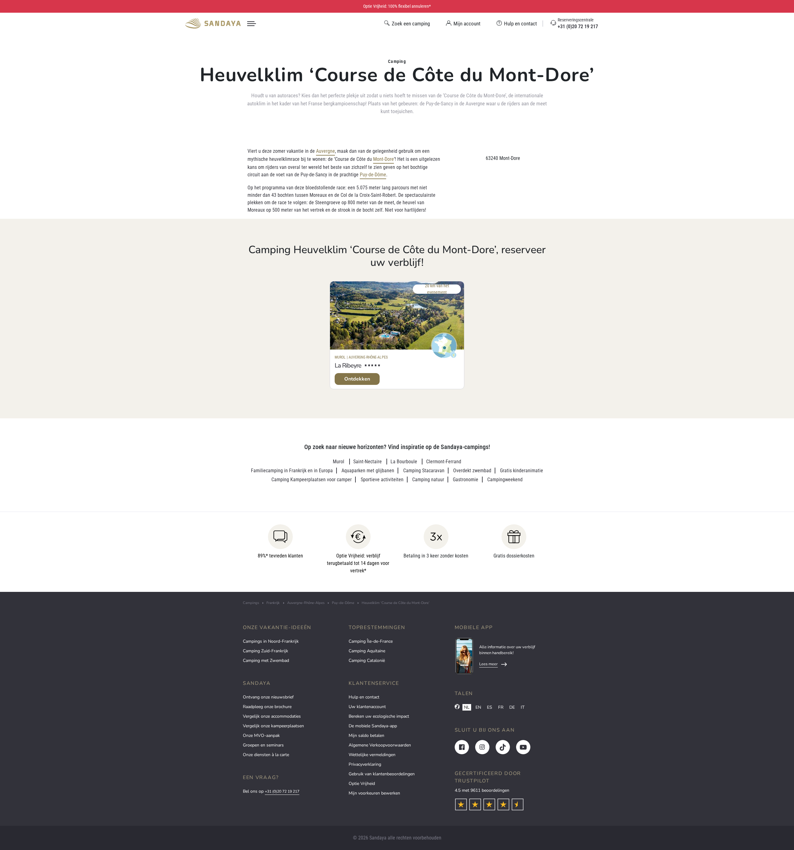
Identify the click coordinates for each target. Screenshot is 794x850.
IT (522, 707)
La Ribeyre (348, 365)
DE (512, 707)
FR (500, 707)
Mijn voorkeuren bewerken (374, 793)
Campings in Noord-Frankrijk (271, 641)
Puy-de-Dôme (373, 175)
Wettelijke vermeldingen (372, 755)
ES (489, 707)
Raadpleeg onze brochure (267, 707)
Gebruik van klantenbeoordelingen (382, 774)
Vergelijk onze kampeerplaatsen (273, 726)
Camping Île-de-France (371, 641)
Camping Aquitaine (367, 651)
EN (478, 707)
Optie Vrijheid (362, 783)
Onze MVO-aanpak (261, 735)
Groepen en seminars (263, 745)
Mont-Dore (383, 159)
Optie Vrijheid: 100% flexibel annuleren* (397, 6)
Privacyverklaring (365, 764)
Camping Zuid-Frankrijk (265, 651)
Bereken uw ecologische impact (379, 716)
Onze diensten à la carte (266, 755)
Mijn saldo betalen (366, 735)
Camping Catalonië (367, 660)
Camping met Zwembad (266, 660)
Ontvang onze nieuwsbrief (268, 697)
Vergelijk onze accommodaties (272, 716)
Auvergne (325, 151)
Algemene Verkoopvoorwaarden (380, 745)
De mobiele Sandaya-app (373, 726)
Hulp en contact (364, 697)
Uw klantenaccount (367, 707)
